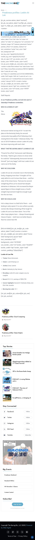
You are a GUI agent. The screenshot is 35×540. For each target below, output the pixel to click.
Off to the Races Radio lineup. (22, 371)
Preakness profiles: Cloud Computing (13, 317)
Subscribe (28, 435)
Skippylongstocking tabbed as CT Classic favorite (22, 362)
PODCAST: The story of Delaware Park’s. (20, 389)
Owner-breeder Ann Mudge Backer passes (21, 353)
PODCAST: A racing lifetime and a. (21, 380)
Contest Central (8, 492)
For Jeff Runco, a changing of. (22, 398)
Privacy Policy (22, 536)
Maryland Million (9, 481)
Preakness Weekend (10, 475)
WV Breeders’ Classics (11, 486)
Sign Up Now (17, 504)
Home (3, 10)
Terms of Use (12, 536)
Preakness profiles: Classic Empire (12, 333)
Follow (28, 412)
